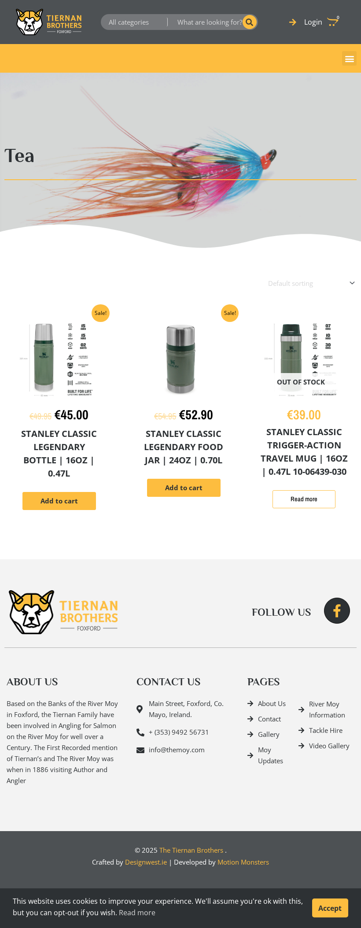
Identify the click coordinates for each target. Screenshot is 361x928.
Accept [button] (330, 908)
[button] (349, 58)
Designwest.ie (146, 862)
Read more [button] (137, 912)
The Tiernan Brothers (191, 850)
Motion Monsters (243, 862)
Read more (304, 499)
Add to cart (59, 500)
